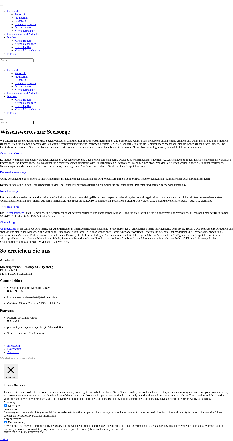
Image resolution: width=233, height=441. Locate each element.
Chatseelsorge (8, 222)
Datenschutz (14, 348)
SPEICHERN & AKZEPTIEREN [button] (24, 432)
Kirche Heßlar (23, 47)
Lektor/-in (20, 20)
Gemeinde (13, 11)
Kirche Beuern (23, 40)
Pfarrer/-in (20, 14)
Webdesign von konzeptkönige (17, 358)
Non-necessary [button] (12, 418)
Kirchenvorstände (25, 30)
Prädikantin (21, 17)
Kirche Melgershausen (27, 50)
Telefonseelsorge (9, 206)
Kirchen (12, 37)
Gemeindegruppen (25, 24)
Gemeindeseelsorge (11, 153)
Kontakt (12, 53)
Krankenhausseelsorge (13, 172)
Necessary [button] (9, 402)
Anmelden (13, 352)
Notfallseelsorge (9, 191)
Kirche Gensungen (25, 43)
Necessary (14, 405)
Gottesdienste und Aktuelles (23, 34)
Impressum (13, 345)
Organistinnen (23, 27)
